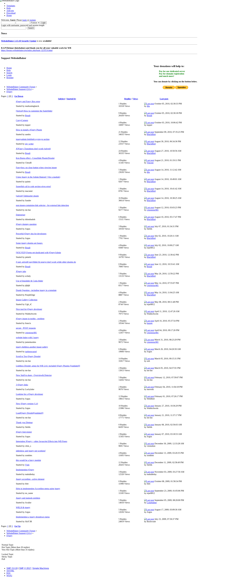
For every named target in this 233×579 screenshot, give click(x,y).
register (33, 20)
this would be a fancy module (28, 460)
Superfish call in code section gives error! (33, 186)
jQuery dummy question (26, 224)
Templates (10, 6)
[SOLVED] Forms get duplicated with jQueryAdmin (38, 252)
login (24, 20)
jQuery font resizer (24, 432)
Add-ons (10, 10)
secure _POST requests (26, 328)
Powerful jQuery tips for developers (31, 234)
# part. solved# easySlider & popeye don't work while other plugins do (46, 262)
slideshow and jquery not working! (31, 451)
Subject (61, 99)
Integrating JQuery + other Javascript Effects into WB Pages (41, 441)
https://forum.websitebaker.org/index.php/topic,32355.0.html (26, 50)
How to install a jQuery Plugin (29, 130)
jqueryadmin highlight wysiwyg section (32, 139)
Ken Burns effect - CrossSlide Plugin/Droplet (35, 158)
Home (9, 15)
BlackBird (151, 134)
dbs (148, 106)
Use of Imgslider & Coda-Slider (29, 281)
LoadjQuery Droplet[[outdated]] (29, 413)
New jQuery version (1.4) (27, 403)
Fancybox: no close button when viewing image (36, 167)
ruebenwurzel (31, 351)
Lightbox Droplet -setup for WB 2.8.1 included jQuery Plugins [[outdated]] (48, 366)
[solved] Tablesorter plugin (27, 196)
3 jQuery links (22, 385)
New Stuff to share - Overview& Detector (34, 375)
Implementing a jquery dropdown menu (33, 517)
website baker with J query (27, 337)
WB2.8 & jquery (23, 507)
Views (135, 99)
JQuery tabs (21, 271)
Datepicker (20, 215)
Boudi (27, 115)
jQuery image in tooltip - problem (30, 318)
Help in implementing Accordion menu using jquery (38, 488)
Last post (164, 99)
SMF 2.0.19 (12, 568)
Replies (127, 99)
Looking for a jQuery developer (29, 394)
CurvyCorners (22, 120)
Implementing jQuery (25, 470)
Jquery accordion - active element (30, 479)
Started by (71, 99)
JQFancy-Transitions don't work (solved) (33, 149)
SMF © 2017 (25, 568)
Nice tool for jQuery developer (29, 309)
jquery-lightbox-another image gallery (32, 347)
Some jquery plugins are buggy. (29, 243)
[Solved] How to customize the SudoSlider (34, 111)
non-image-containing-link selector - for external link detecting (42, 205)
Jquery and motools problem (28, 498)
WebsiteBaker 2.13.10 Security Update (18, 41)
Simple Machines (40, 568)
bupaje (150, 323)
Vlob (27, 465)
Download (11, 13)
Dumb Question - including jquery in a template (36, 290)
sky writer (29, 144)
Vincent (150, 163)
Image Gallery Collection (26, 300)
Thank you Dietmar (24, 422)
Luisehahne (152, 502)
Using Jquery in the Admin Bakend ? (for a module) (38, 177)
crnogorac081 (153, 210)
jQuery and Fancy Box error (28, 101)
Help (8, 8)
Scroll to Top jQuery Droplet (28, 356)
